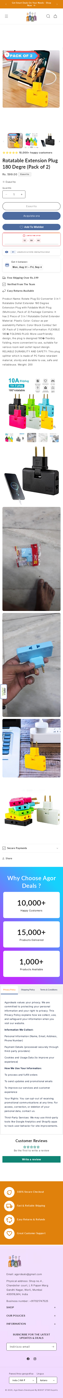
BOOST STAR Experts (48, 1390)
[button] (3, 691)
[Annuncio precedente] (6, 4)
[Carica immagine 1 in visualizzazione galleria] (15, 140)
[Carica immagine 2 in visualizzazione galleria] (31, 140)
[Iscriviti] (52, 1347)
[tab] (9, 990)
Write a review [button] (31, 1159)
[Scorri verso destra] (59, 141)
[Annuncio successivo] (57, 4)
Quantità (6, 188)
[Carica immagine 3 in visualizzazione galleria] (47, 140)
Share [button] (9, 858)
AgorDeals (19, 1390)
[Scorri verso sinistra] (3, 141)
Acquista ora (31, 215)
